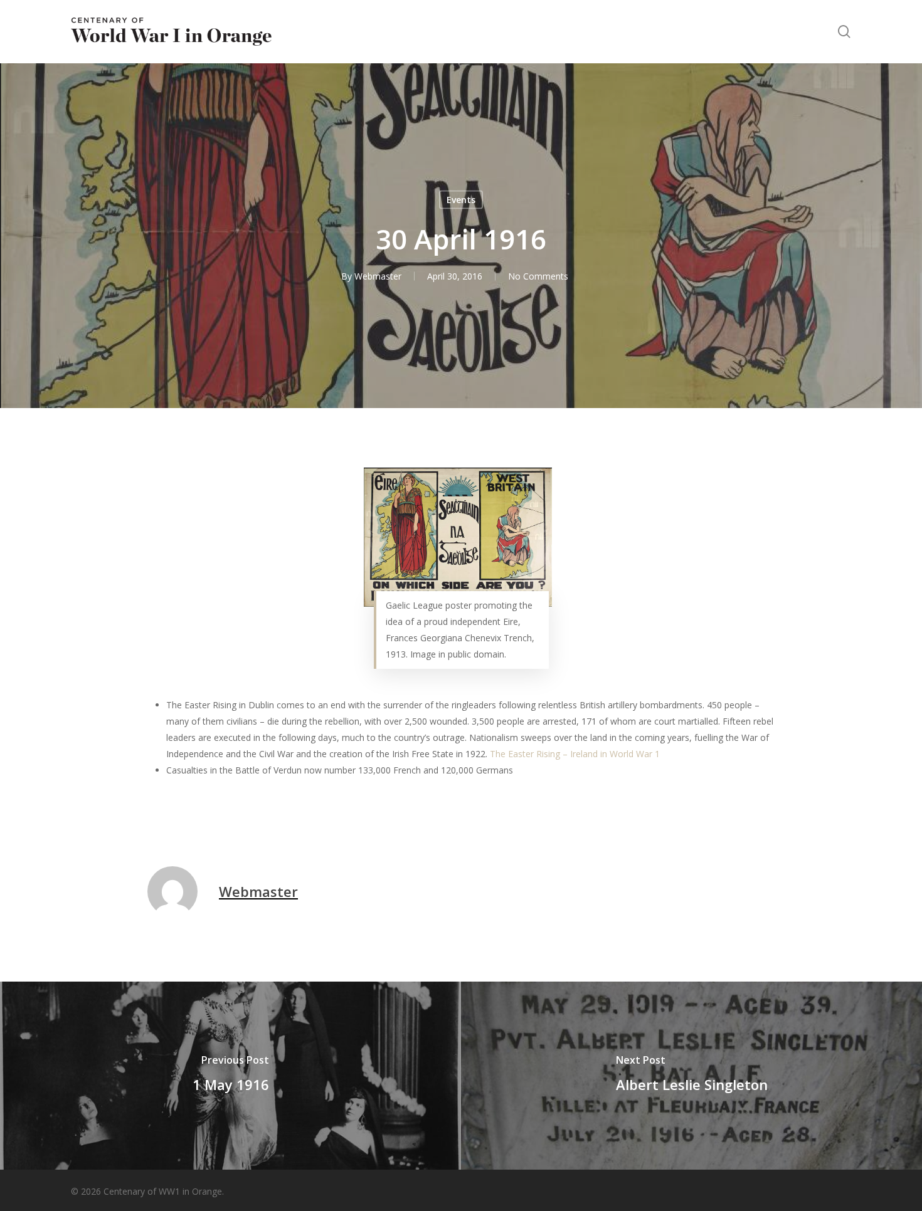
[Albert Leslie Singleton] (691, 1076)
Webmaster (377, 276)
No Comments (538, 276)
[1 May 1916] (230, 1076)
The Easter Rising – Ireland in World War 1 (575, 754)
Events (461, 200)
